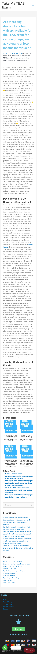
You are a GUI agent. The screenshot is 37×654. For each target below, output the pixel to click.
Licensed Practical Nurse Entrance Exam (16, 564)
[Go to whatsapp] (5, 647)
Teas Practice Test (9, 580)
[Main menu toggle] (33, 5)
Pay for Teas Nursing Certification (14, 571)
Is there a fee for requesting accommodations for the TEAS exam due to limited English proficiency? (19, 476)
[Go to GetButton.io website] (5, 652)
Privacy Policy (7, 604)
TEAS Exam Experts (9, 573)
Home (5, 53)
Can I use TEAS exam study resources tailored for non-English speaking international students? (18, 548)
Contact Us (6, 609)
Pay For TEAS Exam (15, 53)
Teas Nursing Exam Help (11, 578)
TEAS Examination (9, 575)
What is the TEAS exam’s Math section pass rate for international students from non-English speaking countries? (17, 541)
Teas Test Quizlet (9, 582)
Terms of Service (8, 606)
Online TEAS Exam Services (12, 566)
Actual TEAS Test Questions (12, 561)
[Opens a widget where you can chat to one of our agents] (29, 650)
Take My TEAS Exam (13, 5)
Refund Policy (7, 602)
